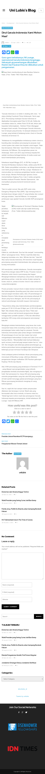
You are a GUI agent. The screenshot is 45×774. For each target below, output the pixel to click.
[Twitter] (26, 712)
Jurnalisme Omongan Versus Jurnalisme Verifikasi (19, 663)
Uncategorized (10, 23)
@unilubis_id (22, 689)
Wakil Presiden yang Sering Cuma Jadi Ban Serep (19, 500)
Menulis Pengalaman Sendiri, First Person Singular (19, 655)
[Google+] (22, 712)
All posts (17, 453)
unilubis (7, 42)
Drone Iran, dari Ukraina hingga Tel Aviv (15, 492)
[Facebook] (18, 712)
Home (3, 23)
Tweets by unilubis (22, 696)
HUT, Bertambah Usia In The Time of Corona (17, 520)
